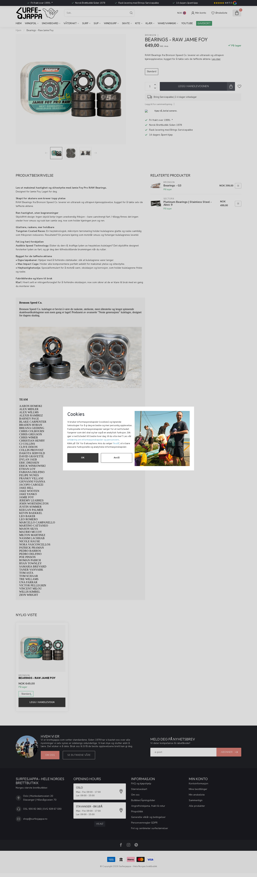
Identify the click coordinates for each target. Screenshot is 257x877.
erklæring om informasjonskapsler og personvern (93, 440)
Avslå (116, 443)
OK (82, 457)
